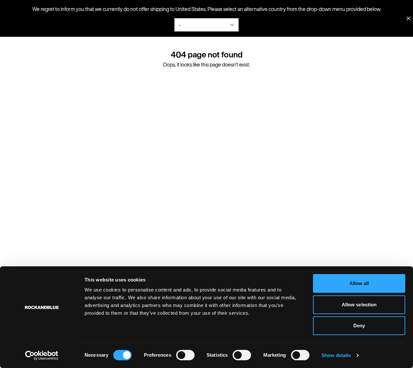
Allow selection (359, 304)
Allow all (359, 283)
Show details (336, 355)
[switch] (185, 355)
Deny (359, 325)
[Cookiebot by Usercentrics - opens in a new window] (42, 355)
